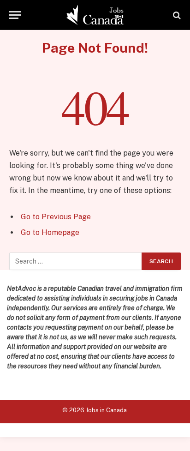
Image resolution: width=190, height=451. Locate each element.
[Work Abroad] (95, 15)
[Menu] (15, 15)
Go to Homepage (50, 232)
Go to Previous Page (56, 216)
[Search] (176, 15)
